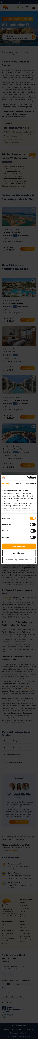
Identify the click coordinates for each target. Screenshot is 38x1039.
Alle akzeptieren (19, 546)
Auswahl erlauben (19, 553)
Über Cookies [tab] (31, 483)
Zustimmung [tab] (6, 483)
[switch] (33, 524)
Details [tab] (18, 483)
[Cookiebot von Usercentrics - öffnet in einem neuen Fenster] (27, 477)
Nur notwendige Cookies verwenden (19, 560)
